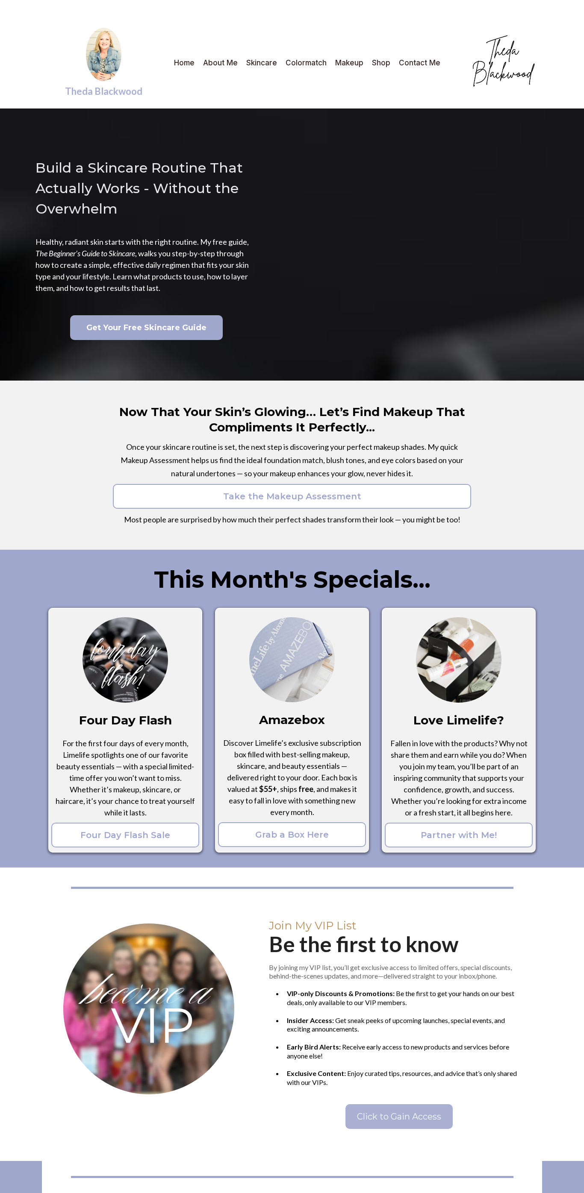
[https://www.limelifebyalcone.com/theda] (491, 63)
